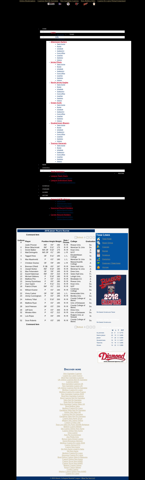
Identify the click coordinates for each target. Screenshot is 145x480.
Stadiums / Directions (111, 263)
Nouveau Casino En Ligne (72, 455)
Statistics (60, 58)
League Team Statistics (64, 178)
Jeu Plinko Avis (72, 437)
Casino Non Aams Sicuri (72, 418)
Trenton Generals (58, 143)
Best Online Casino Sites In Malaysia (72, 457)
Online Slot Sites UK (72, 412)
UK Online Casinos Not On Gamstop (72, 380)
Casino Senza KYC (72, 445)
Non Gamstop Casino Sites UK (72, 404)
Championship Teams (64, 203)
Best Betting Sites (72, 406)
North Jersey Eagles (59, 82)
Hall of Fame (61, 201)
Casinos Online (72, 382)
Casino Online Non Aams (72, 431)
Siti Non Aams (72, 451)
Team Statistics (57, 171)
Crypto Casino (72, 469)
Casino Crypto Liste (72, 423)
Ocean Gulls (56, 103)
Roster (59, 46)
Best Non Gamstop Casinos (72, 378)
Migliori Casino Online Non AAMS (72, 472)
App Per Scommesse (72, 435)
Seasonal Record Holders (62, 208)
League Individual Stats (61, 180)
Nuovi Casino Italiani (72, 467)
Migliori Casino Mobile (73, 427)
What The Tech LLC (88, 478)
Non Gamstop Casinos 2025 (72, 394)
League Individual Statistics (66, 183)
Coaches (60, 55)
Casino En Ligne (72, 474)
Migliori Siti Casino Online (72, 421)
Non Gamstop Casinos (72, 374)
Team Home (61, 44)
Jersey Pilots (56, 62)
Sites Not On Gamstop (72, 400)
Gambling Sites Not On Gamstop (72, 410)
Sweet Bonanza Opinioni (73, 441)
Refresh (80, 237)
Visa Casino (72, 433)
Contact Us (60, 39)
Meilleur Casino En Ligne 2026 (72, 443)
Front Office (61, 53)
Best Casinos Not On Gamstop (72, 398)
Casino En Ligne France (72, 376)
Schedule (60, 49)
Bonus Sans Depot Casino (72, 439)
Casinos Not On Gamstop (72, 414)
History (59, 60)
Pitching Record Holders (65, 212)
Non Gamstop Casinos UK (72, 384)
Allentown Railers (59, 42)
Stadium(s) (60, 51)
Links (53, 32)
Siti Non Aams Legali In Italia (72, 449)
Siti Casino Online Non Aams (72, 429)
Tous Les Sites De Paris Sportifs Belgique (72, 425)
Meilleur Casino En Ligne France (72, 392)
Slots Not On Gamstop (72, 402)
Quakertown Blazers (60, 123)
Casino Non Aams (72, 447)
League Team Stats (59, 176)
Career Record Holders (61, 214)
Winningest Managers (64, 206)
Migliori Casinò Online (72, 465)
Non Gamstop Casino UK (72, 386)
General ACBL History (60, 199)
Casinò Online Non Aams (72, 459)
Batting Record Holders (65, 210)
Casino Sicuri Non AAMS (72, 461)
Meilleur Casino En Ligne (72, 390)
